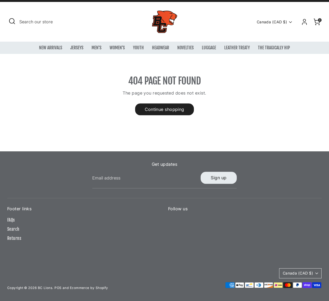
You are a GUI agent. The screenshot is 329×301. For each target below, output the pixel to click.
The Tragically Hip (274, 47)
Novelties (185, 47)
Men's (96, 47)
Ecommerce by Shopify (89, 288)
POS (57, 288)
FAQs (11, 220)
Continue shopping (164, 109)
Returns (14, 238)
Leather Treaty (237, 47)
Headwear (160, 47)
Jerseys (76, 47)
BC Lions (45, 288)
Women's (117, 47)
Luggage (209, 47)
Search (13, 229)
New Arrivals (50, 47)
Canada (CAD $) (272, 22)
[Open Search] (12, 21)
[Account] (304, 22)
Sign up (218, 177)
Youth (138, 47)
